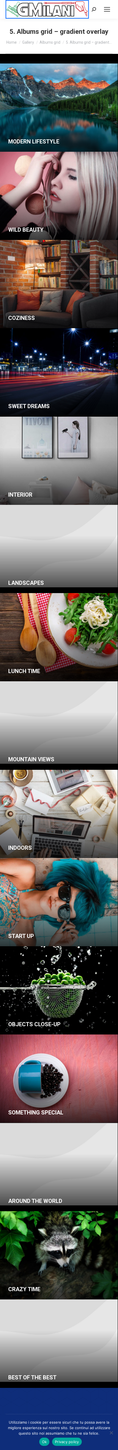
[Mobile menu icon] (107, 9)
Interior (20, 494)
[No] (111, 1432)
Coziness (21, 318)
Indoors (20, 848)
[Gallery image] (59, 107)
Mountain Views (31, 759)
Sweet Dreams (29, 406)
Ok (44, 1442)
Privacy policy (67, 1442)
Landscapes (26, 583)
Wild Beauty (26, 229)
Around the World (35, 1201)
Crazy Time (24, 1289)
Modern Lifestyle (33, 141)
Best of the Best (32, 1377)
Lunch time (24, 671)
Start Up (21, 936)
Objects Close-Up (34, 1024)
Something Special (35, 1112)
